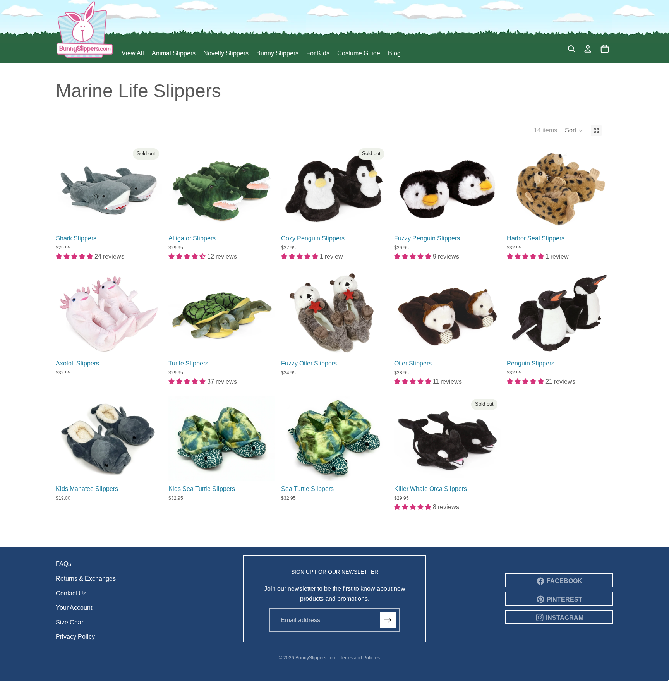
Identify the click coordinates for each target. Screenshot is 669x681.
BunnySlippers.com (315, 657)
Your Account (74, 607)
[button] (574, 130)
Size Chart (70, 622)
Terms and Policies (360, 657)
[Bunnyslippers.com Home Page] (85, 29)
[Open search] (571, 48)
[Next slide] (150, 187)
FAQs (63, 564)
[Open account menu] (587, 48)
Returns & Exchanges (86, 578)
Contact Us (71, 593)
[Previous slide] (67, 187)
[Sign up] (388, 620)
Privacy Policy (75, 636)
